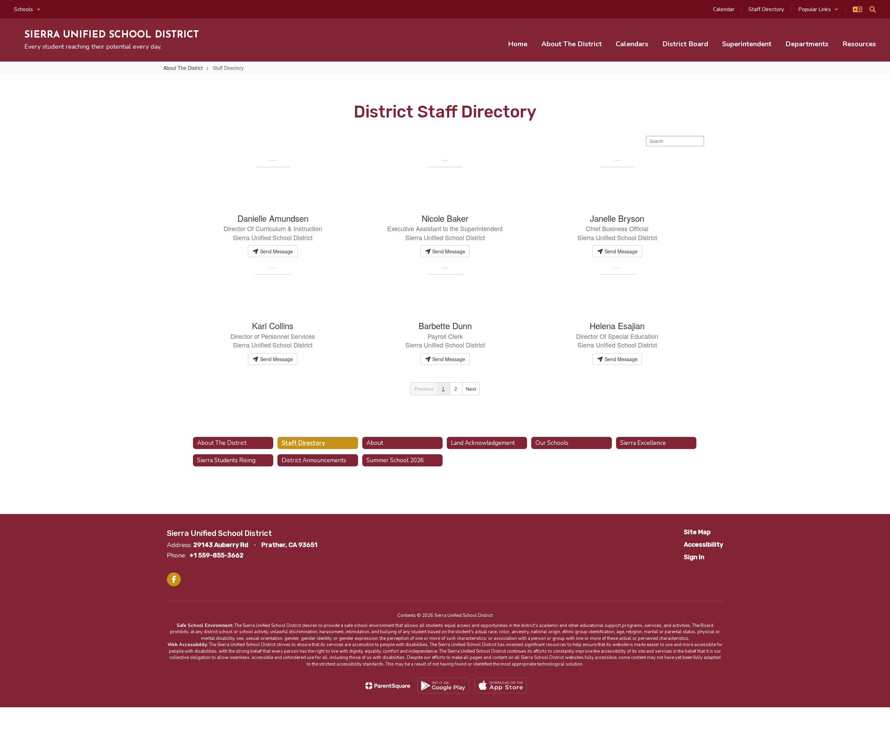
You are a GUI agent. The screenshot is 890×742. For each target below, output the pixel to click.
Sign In (694, 557)
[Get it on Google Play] (443, 685)
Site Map (697, 532)
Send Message (276, 251)
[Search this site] (872, 9)
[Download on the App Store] (501, 685)
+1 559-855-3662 (216, 555)
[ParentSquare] (388, 685)
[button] (27, 9)
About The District (183, 67)
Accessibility (703, 544)
